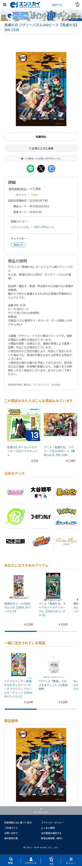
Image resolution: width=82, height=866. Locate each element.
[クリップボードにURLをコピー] (51, 168)
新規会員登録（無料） (52, 838)
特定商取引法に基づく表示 (18, 822)
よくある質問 (48, 827)
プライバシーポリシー (52, 822)
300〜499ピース (44, 227)
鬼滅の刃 (18, 244)
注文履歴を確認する (51, 833)
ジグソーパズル (20, 227)
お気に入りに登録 (42, 148)
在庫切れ (41, 137)
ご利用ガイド (11, 827)
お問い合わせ (11, 833)
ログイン (57, 5)
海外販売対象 (11, 838)
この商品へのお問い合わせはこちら (42, 158)
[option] (41, 89)
